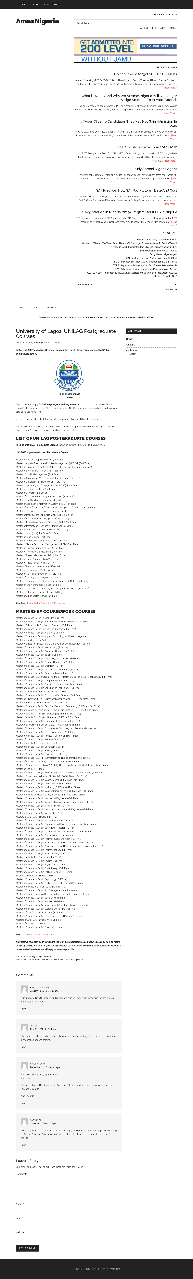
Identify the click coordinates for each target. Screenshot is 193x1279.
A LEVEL (130, 344)
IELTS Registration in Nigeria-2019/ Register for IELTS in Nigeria (126, 212)
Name (20, 1204)
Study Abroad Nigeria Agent (155, 169)
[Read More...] (170, 87)
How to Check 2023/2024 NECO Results (145, 74)
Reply (23, 1008)
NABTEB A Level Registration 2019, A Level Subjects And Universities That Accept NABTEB (132, 272)
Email (19, 1218)
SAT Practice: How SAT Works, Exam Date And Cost (136, 190)
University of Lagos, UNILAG (39, 956)
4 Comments (54, 342)
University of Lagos (57, 960)
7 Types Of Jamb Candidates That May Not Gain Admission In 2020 (129, 123)
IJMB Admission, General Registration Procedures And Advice (146, 269)
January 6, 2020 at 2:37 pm (43, 1123)
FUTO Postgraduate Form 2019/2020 (147, 147)
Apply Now (131, 350)
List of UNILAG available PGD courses (46, 603)
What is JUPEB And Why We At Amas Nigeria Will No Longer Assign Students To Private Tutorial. (129, 98)
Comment (21, 1174)
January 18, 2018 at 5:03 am (44, 991)
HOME (129, 339)
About (133, 354)
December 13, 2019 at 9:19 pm (45, 1067)
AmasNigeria (37, 21)
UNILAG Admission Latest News (37, 934)
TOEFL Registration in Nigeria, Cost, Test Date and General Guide (145, 265)
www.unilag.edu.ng (74, 960)
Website (20, 1232)
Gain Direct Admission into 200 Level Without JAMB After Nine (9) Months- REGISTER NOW (87, 317)
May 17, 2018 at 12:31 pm (43, 1029)
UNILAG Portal (41, 960)
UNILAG (31, 960)
